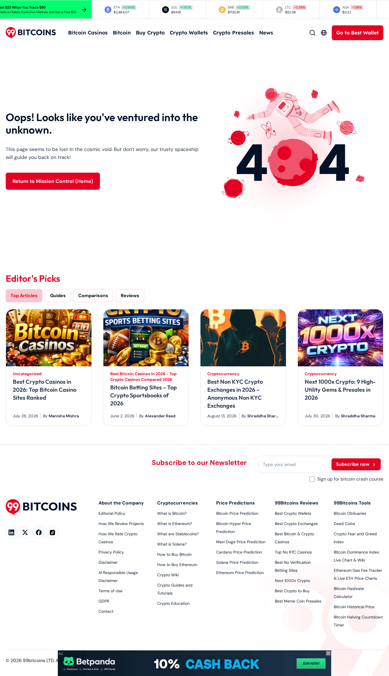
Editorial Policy (112, 513)
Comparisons (93, 296)
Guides (58, 296)
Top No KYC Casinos (293, 552)
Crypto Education (173, 603)
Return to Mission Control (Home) (53, 181)
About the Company (121, 503)
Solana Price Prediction (237, 562)
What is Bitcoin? (172, 513)
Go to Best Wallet (357, 33)
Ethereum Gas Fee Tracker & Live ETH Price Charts (358, 574)
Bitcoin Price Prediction (237, 513)
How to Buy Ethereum (177, 564)
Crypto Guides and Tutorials (175, 589)
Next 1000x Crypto (292, 580)
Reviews (130, 296)
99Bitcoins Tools (352, 503)
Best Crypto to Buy (292, 590)
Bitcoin (122, 32)
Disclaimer (108, 562)
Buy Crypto (150, 32)
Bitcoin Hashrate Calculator (349, 592)
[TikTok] (52, 532)
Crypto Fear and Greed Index (355, 537)
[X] (25, 532)
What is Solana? (172, 544)
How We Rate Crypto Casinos (118, 537)
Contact (106, 611)
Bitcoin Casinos (88, 32)
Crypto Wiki (168, 574)
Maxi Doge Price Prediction (240, 541)
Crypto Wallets (189, 32)
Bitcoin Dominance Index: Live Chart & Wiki (357, 556)
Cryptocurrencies (177, 503)
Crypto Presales (233, 32)
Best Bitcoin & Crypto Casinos (294, 537)
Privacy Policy (111, 552)
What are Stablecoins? (178, 533)
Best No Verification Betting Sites (293, 566)
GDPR (104, 601)
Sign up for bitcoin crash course (350, 479)
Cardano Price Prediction (239, 552)
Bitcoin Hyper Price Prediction (233, 527)
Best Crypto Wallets (293, 513)
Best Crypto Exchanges (296, 523)
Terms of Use (110, 590)
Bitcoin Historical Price (354, 606)
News (266, 32)
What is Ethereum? (174, 523)
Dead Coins (344, 523)
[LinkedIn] (11, 532)
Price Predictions (235, 503)
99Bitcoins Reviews (296, 503)
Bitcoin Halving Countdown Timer (358, 621)
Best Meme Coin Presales (298, 601)
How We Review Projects (121, 523)
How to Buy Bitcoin (174, 554)
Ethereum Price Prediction (240, 572)
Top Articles (24, 296)
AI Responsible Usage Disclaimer (118, 576)
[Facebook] (38, 532)
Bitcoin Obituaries (350, 513)
